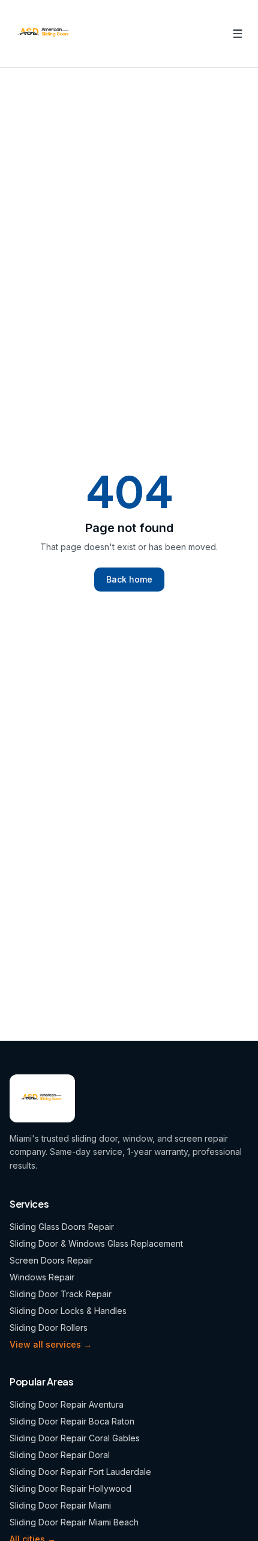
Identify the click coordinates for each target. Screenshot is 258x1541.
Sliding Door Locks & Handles (68, 1311)
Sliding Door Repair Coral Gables (75, 1438)
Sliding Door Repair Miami (60, 1505)
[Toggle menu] (237, 33)
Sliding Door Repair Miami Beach (74, 1522)
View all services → (51, 1344)
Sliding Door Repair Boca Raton (72, 1421)
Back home (129, 579)
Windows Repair (42, 1277)
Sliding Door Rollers (49, 1327)
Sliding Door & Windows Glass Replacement (96, 1243)
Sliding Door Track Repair (61, 1294)
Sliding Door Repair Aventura (67, 1404)
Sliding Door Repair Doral (60, 1455)
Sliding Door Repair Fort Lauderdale (80, 1472)
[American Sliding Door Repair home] (45, 34)
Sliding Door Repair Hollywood (70, 1488)
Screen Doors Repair (51, 1260)
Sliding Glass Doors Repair (62, 1227)
